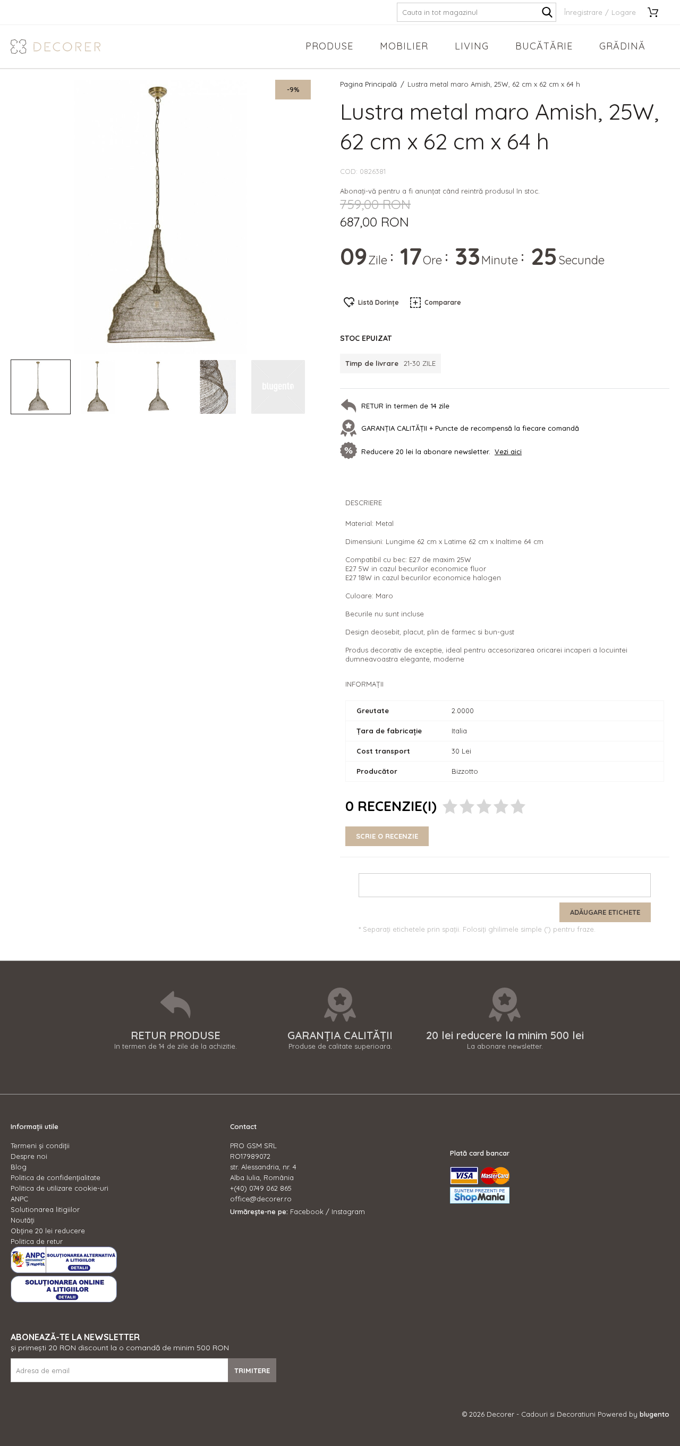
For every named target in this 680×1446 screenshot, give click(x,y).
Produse (329, 46)
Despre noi (29, 1156)
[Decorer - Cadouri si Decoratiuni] (55, 46)
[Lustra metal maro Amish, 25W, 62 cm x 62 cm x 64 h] (40, 387)
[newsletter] (350, 451)
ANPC (19, 1198)
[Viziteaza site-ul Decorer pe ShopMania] (479, 1201)
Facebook (307, 1211)
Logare (623, 12)
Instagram (348, 1211)
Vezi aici (508, 451)
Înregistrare (583, 12)
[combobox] (476, 12)
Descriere (363, 502)
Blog (19, 1167)
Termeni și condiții (40, 1145)
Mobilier (404, 46)
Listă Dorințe (378, 302)
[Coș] (656, 12)
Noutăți (23, 1220)
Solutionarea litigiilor (45, 1209)
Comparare (442, 302)
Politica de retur (37, 1241)
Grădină (622, 46)
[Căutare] (547, 12)
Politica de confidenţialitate (55, 1177)
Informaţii (364, 684)
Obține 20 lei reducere (48, 1230)
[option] (161, 217)
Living (472, 46)
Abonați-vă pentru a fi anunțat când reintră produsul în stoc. (440, 191)
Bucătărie (544, 46)
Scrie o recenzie (387, 836)
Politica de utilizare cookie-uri (59, 1188)
